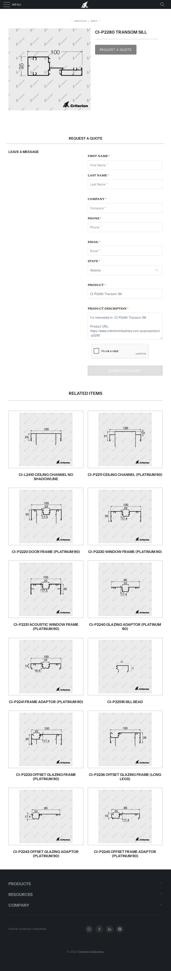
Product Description (108, 308)
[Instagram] (89, 929)
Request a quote (116, 50)
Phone (94, 218)
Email (94, 242)
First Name (99, 156)
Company (97, 199)
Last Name (98, 175)
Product (97, 285)
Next (94, 21)
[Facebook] (99, 929)
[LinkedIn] (110, 929)
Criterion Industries (91, 952)
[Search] (164, 4)
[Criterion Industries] (85, 4)
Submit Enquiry (125, 370)
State (94, 261)
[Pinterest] (120, 929)
